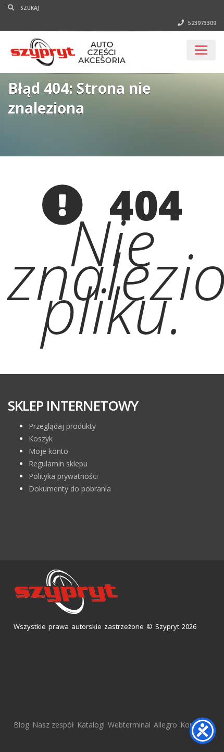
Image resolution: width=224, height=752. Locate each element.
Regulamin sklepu (58, 464)
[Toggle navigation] (201, 50)
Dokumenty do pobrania (70, 489)
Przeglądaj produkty (62, 426)
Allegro (165, 725)
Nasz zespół (53, 725)
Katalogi (91, 725)
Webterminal (129, 725)
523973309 (201, 23)
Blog (21, 725)
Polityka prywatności (63, 476)
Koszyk (41, 438)
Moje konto (48, 451)
